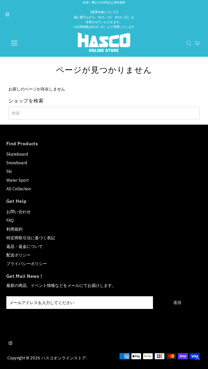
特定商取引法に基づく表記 (30, 237)
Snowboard (16, 162)
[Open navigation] (31, 43)
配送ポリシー (18, 254)
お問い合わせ (18, 211)
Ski (9, 171)
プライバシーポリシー (26, 263)
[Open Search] (188, 43)
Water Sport (17, 180)
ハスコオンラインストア (63, 357)
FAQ (10, 220)
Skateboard (17, 154)
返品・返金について (24, 246)
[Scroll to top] (198, 359)
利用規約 (14, 229)
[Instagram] (7, 15)
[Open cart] (197, 43)
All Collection (18, 188)
